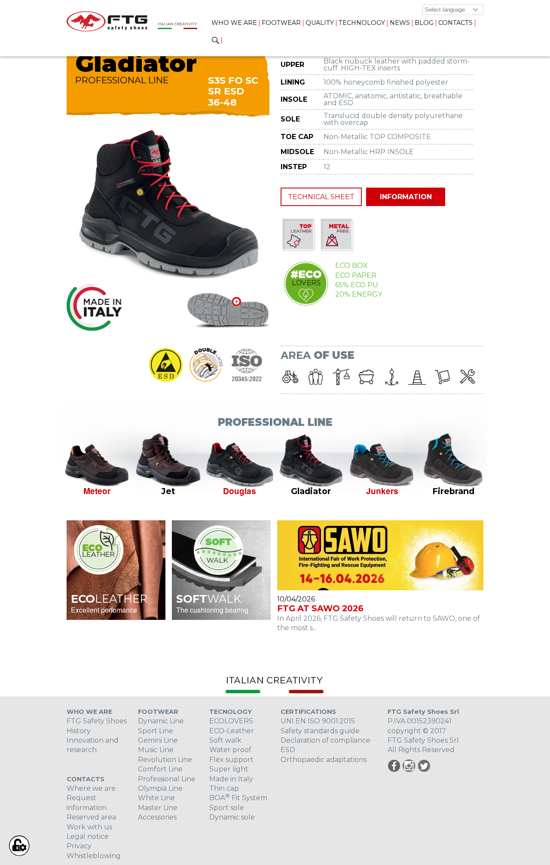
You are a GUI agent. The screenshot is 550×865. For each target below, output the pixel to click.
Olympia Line (160, 788)
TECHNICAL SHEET (321, 197)
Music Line (156, 750)
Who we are (234, 23)
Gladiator (311, 491)
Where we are (91, 788)
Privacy (79, 846)
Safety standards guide (320, 731)
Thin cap (224, 788)
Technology (362, 23)
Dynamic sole (232, 817)
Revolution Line (165, 760)
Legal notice (88, 836)
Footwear (281, 23)
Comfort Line (160, 769)
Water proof (230, 750)
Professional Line (167, 779)
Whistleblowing (94, 856)
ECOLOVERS (231, 721)
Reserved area (91, 817)
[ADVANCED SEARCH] (215, 40)
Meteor (96, 491)
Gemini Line (158, 740)
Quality (320, 23)
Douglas (239, 491)
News (400, 23)
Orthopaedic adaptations (324, 760)
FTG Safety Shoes (97, 721)
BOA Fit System (238, 798)
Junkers (382, 491)
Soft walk (225, 740)
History (79, 731)
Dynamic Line (161, 721)
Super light (228, 769)
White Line (156, 798)
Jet (168, 491)
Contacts (455, 23)
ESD (288, 750)
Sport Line (155, 731)
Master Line (157, 808)
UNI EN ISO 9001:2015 (318, 721)
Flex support (231, 760)
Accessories (157, 817)
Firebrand (453, 491)
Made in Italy (231, 779)
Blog (424, 23)
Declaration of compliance (325, 740)
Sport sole (226, 808)
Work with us (89, 827)
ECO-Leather (231, 731)
